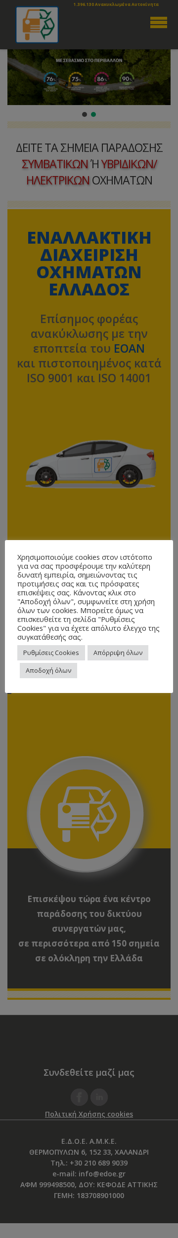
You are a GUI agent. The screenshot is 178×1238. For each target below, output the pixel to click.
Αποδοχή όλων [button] (48, 670)
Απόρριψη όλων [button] (117, 652)
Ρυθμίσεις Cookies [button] (51, 652)
